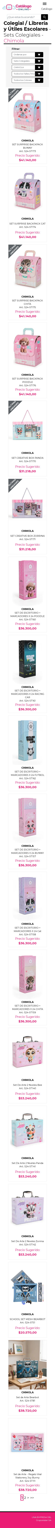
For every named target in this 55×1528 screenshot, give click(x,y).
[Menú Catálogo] (44, 3)
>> (32, 1498)
